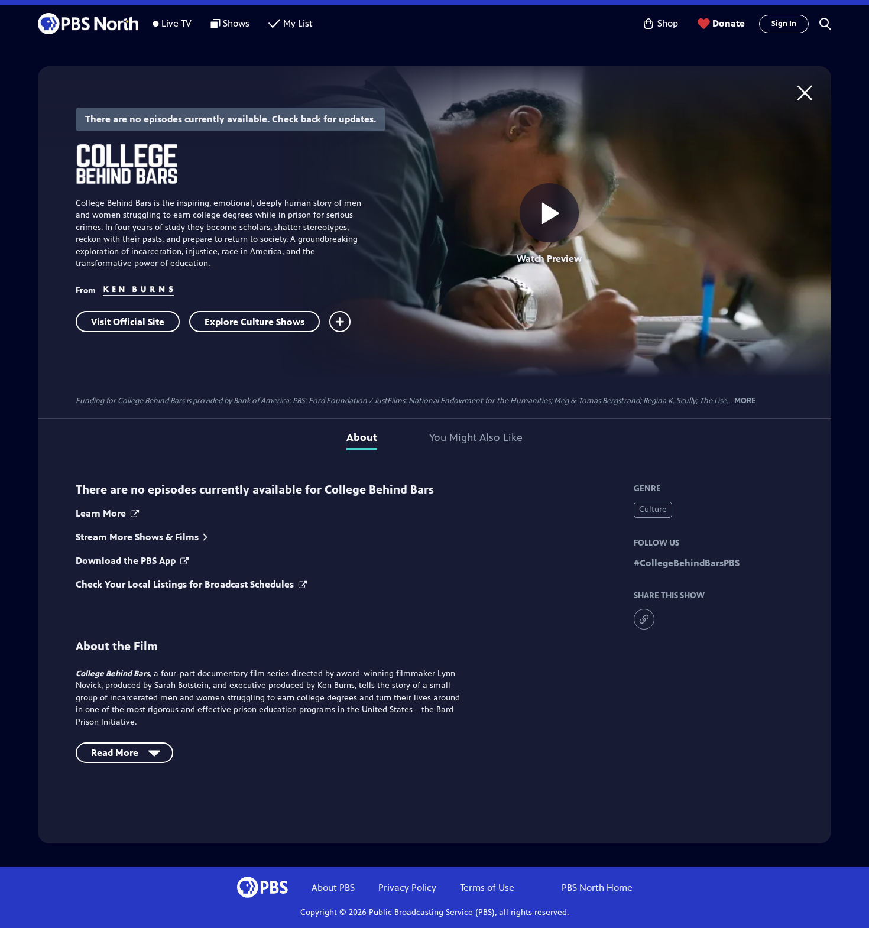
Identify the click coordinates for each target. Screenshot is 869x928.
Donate (728, 23)
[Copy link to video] (644, 619)
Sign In (783, 23)
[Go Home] (804, 92)
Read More (114, 752)
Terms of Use (487, 887)
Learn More (102, 513)
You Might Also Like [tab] (476, 437)
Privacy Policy (407, 887)
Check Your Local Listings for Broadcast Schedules (186, 584)
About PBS (333, 887)
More (744, 401)
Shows (236, 23)
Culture (653, 509)
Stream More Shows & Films (137, 537)
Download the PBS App (127, 560)
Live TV (176, 23)
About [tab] (361, 437)
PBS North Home (597, 887)
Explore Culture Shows (254, 321)
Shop (667, 23)
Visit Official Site (127, 321)
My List (298, 23)
